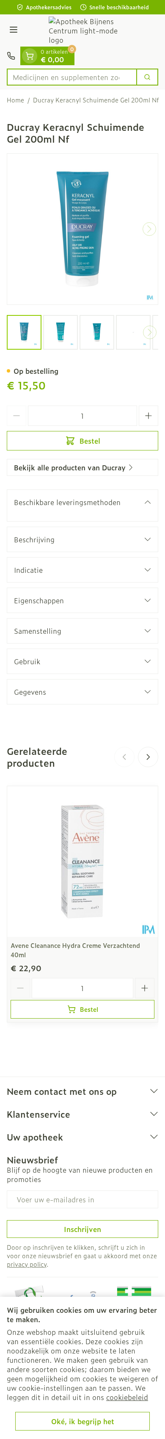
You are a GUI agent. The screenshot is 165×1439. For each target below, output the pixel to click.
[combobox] (72, 77)
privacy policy (27, 1263)
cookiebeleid (127, 1397)
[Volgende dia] (148, 757)
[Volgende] (149, 229)
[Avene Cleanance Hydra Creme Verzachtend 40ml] (82, 861)
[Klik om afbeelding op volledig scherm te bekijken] (82, 229)
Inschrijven (82, 1229)
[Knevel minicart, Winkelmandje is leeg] (29, 56)
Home (15, 100)
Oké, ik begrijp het (82, 1421)
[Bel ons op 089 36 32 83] (11, 56)
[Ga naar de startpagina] (91, 30)
